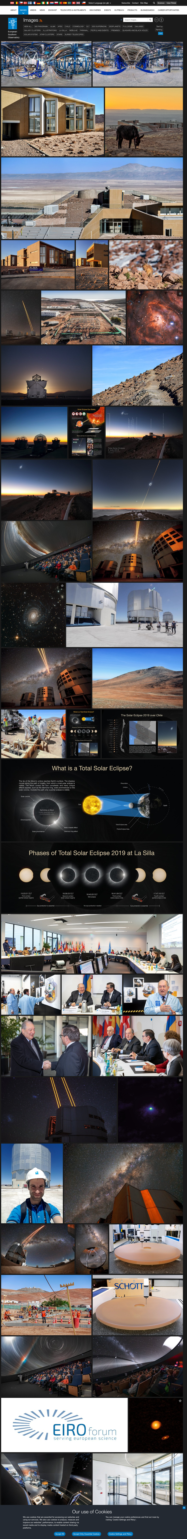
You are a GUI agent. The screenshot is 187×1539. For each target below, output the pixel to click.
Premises (115, 30)
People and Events (100, 30)
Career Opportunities (168, 10)
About (14, 10)
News (42, 10)
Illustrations (50, 30)
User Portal (171, 3)
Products (132, 10)
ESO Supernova (99, 26)
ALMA (52, 26)
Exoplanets (114, 26)
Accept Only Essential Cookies (86, 1534)
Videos (33, 10)
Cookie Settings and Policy (120, 1534)
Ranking (159, 30)
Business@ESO (147, 10)
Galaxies (139, 26)
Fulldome (127, 26)
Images (23, 10)
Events (107, 10)
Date (160, 33)
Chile (67, 26)
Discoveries (95, 10)
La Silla (63, 30)
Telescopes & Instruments (73, 10)
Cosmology (78, 26)
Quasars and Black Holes (135, 30)
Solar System (30, 34)
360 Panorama (41, 26)
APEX (60, 26)
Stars (59, 34)
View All (28, 26)
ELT (87, 26)
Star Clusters (47, 34)
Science (161, 3)
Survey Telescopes (74, 34)
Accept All (59, 1534)
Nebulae (73, 30)
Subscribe (126, 3)
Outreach (119, 10)
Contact (135, 3)
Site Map (144, 3)
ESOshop (52, 10)
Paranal (84, 30)
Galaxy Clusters (32, 30)
